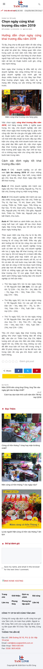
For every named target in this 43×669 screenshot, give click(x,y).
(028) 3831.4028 (13, 648)
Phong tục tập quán (9, 18)
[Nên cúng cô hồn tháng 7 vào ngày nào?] (21, 467)
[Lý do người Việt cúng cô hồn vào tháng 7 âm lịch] (21, 509)
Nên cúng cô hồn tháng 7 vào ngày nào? (19, 485)
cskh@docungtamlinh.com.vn (20, 643)
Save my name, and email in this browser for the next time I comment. (22, 568)
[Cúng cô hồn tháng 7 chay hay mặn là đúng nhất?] (21, 428)
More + (25, 376)
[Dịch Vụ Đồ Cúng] (21, 4)
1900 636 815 (18, 646)
